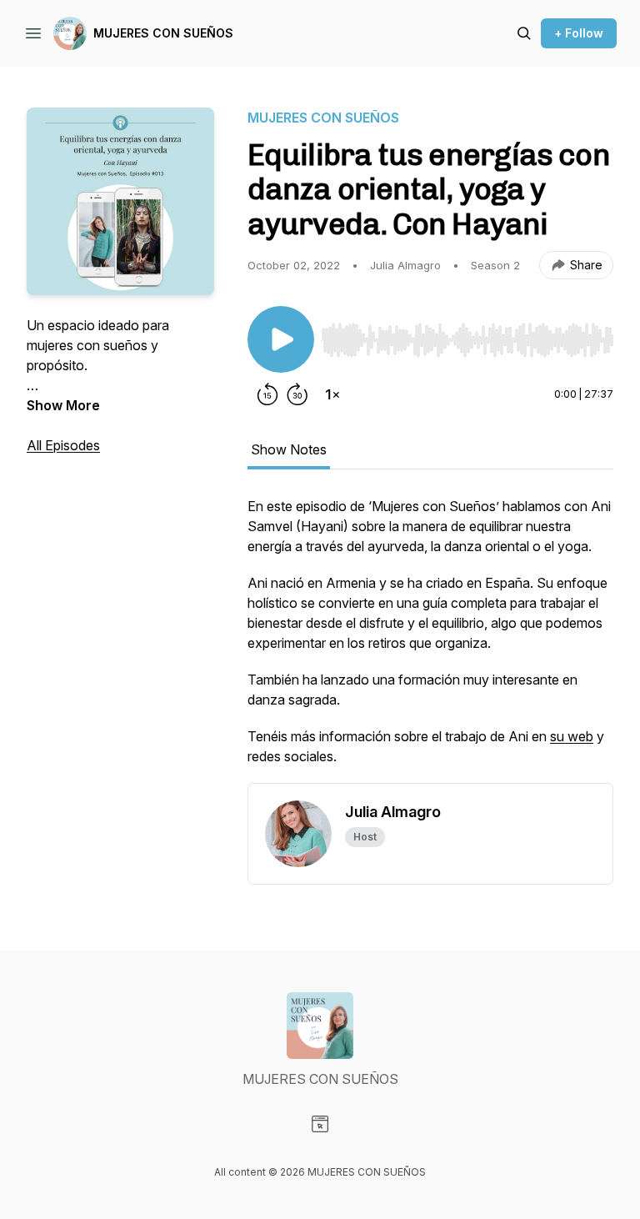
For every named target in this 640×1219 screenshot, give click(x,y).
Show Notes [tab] (289, 449)
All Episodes (63, 445)
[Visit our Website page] (320, 1124)
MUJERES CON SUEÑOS (163, 33)
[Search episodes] (524, 33)
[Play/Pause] (281, 339)
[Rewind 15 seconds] (267, 394)
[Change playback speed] (332, 394)
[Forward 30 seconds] (297, 394)
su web (571, 736)
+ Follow (578, 33)
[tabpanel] (430, 639)
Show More (63, 405)
